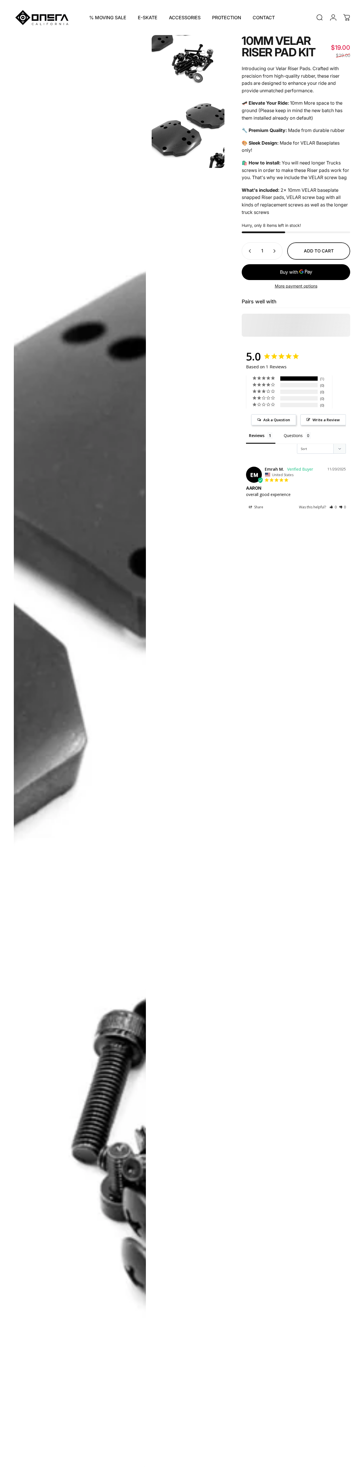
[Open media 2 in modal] (188, 62)
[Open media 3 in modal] (188, 131)
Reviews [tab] (256, 435)
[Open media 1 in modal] (80, 751)
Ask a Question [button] (276, 419)
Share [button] (258, 507)
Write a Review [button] (326, 419)
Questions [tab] (293, 435)
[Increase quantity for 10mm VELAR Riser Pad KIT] (275, 251)
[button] (333, 507)
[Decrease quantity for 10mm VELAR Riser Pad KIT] (248, 251)
